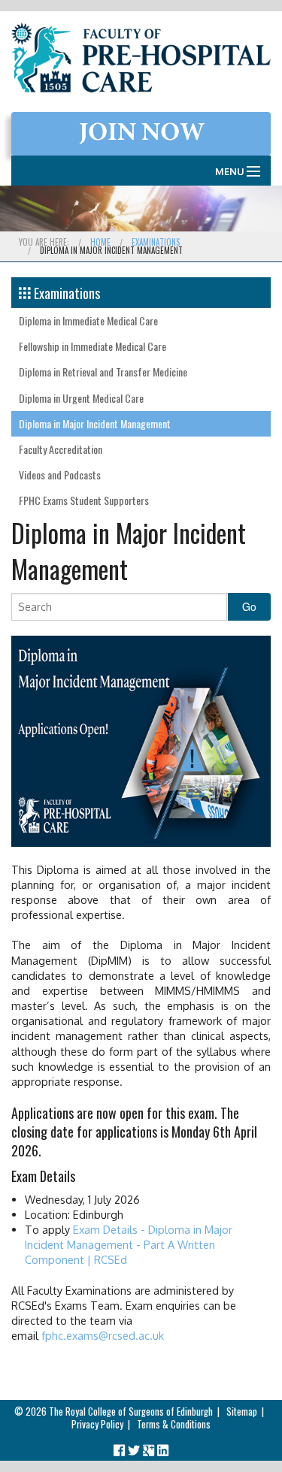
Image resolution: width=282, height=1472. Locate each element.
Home (100, 242)
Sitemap (241, 1411)
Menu (229, 171)
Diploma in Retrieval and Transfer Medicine (103, 371)
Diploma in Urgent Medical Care (81, 398)
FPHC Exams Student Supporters (84, 500)
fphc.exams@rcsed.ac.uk (102, 1335)
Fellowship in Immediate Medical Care (92, 346)
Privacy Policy (97, 1424)
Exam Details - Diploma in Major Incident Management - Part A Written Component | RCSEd (128, 1244)
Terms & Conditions (174, 1424)
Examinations (156, 242)
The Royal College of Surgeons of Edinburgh (131, 1411)
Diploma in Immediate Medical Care (88, 320)
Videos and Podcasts (60, 474)
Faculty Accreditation (60, 449)
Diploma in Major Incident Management (95, 423)
